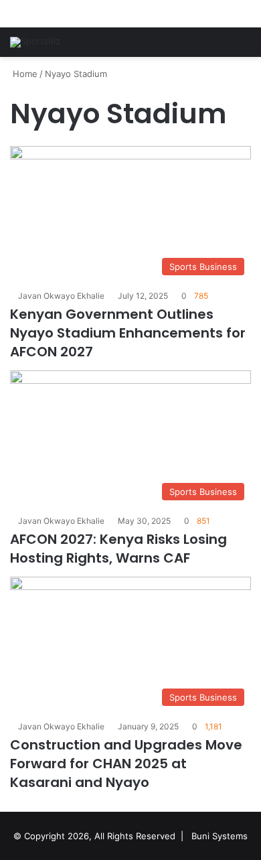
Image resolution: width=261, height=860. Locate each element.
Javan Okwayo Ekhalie (61, 296)
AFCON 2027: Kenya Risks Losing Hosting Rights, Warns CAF (118, 548)
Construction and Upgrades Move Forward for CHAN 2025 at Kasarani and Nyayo (126, 763)
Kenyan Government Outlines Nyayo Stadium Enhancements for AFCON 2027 (128, 333)
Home (23, 73)
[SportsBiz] (35, 42)
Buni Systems (219, 836)
